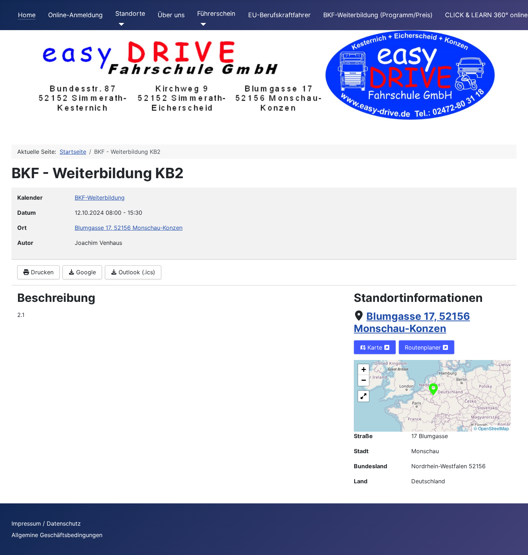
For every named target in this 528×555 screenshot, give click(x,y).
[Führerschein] (201, 24)
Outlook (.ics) (136, 272)
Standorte (130, 13)
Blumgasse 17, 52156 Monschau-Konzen (412, 322)
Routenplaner (424, 347)
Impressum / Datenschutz (46, 523)
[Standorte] (119, 24)
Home (27, 15)
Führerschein (216, 13)
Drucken (41, 272)
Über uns (171, 15)
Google (85, 272)
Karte (375, 347)
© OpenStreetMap (491, 428)
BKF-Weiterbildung (100, 197)
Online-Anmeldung (75, 15)
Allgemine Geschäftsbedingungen (56, 535)
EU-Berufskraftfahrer (279, 15)
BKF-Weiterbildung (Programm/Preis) (377, 15)
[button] (433, 388)
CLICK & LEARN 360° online (486, 15)
